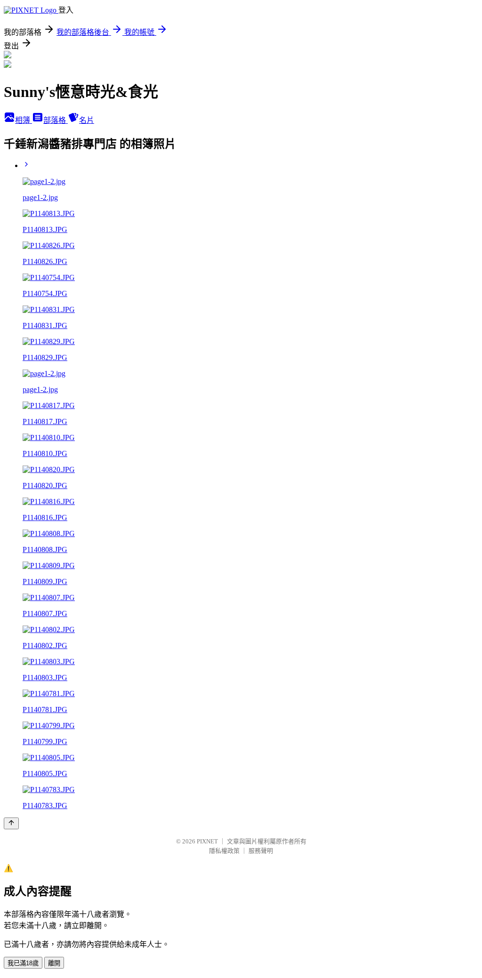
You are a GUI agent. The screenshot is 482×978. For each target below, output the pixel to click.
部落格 (55, 120)
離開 (54, 963)
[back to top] (11, 823)
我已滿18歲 (23, 963)
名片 (86, 120)
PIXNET (207, 841)
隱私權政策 (224, 850)
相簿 (23, 120)
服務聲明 (261, 850)
